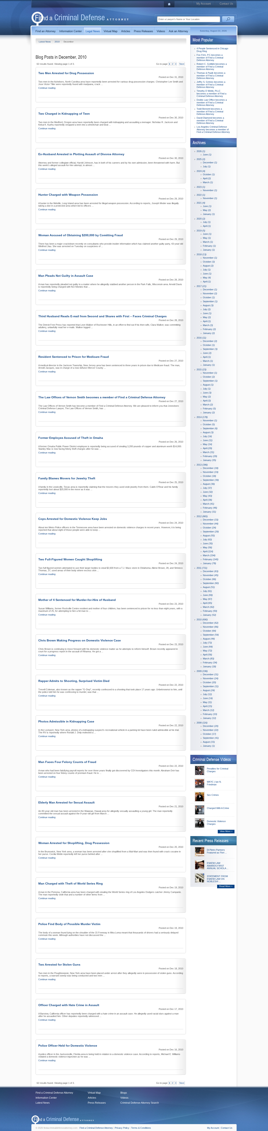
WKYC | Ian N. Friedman (214, 783)
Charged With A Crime (218, 808)
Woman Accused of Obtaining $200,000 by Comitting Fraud (80, 235)
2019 (201, 230)
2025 (201, 159)
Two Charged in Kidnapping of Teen (64, 113)
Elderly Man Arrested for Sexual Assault (66, 802)
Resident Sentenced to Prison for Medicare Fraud (73, 356)
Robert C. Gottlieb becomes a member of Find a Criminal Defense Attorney (212, 66)
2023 (201, 187)
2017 (201, 286)
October (209, 174)
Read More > (225, 886)
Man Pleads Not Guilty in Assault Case (65, 275)
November (210, 190)
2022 (201, 195)
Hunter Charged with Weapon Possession (68, 194)
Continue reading (46, 88)
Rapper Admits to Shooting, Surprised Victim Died (74, 681)
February (209, 246)
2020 (201, 218)
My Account (203, 3)
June (207, 154)
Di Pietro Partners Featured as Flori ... (217, 851)
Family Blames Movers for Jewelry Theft (66, 478)
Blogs (123, 1092)
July (207, 166)
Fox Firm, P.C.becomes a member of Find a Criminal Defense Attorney (210, 57)
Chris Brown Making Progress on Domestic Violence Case (79, 640)
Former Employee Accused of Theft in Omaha (70, 437)
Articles (92, 1097)
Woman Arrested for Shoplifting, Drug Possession (74, 843)
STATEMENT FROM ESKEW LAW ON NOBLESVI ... (217, 879)
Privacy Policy (122, 1128)
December (210, 162)
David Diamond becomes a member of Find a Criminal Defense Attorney (210, 120)
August (208, 265)
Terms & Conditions (141, 1128)
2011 (202, 568)
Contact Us (226, 3)
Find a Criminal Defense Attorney (54, 1092)
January (209, 214)
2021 (201, 203)
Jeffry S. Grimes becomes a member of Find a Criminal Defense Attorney (211, 84)
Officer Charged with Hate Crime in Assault (68, 1005)
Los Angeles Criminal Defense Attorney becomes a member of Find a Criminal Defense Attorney (213, 129)
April (207, 178)
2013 (202, 464)
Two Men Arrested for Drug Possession (66, 73)
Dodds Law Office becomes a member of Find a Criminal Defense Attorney (212, 102)
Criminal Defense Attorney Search (139, 1102)
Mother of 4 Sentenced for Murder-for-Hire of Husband (77, 600)
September (210, 301)
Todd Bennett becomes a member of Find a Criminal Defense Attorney (210, 111)
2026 (201, 151)
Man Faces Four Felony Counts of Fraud (67, 762)
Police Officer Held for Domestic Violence (67, 1045)
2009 (202, 671)
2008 (202, 722)
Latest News (45, 42)
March (208, 182)
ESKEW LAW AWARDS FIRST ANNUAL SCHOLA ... (217, 866)
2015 (201, 369)
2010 (57, 42)
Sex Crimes (213, 795)
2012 (202, 516)
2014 (202, 417)
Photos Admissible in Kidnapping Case (66, 721)
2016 (201, 337)
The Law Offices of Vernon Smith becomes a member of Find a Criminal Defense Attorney (101, 397)
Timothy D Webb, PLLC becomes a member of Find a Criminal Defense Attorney (211, 93)
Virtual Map (94, 1092)
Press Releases (97, 1102)
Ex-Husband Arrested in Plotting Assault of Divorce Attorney (81, 154)
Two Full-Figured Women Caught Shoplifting (70, 559)
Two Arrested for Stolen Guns (59, 964)
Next (181, 64)
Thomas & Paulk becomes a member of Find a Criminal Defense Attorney (211, 75)
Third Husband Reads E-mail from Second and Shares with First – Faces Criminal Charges (102, 316)
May (207, 210)
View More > (226, 831)
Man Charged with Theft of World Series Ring (70, 883)
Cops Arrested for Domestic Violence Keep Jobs (72, 518)
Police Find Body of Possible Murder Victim (69, 924)
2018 (201, 254)
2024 (201, 171)
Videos (124, 1097)
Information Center (46, 1097)
